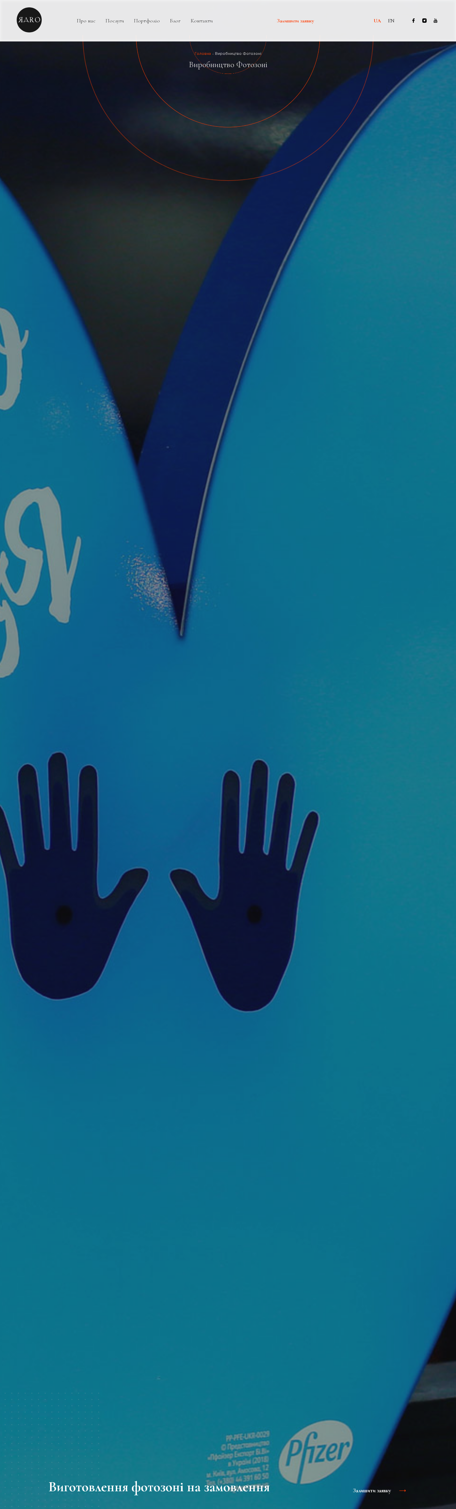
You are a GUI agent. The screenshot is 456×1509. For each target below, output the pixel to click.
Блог (175, 21)
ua (377, 20)
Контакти (202, 21)
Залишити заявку (295, 21)
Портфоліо (147, 21)
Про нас (86, 21)
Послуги (114, 21)
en (391, 20)
